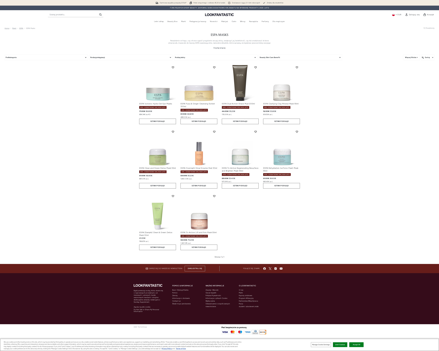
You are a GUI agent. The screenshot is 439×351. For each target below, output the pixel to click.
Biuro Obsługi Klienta (180, 290)
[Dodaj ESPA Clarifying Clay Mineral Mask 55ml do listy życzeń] (297, 67)
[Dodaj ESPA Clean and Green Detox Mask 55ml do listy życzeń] (173, 131)
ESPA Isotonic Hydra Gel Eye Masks (155, 104)
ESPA (21, 28)
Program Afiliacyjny (246, 298)
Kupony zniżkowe (245, 295)
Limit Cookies (340, 345)
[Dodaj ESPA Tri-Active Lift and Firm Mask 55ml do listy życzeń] (214, 196)
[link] (412, 14)
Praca (241, 304)
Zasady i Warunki (212, 290)
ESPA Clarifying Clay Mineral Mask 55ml (281, 104)
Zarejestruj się (195, 268)
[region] (219, 345)
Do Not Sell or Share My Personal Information (146, 310)
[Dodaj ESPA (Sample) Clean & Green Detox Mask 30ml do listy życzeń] (173, 196)
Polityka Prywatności (213, 295)
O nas (241, 290)
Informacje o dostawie (181, 298)
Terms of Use (181, 349)
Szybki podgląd (157, 121)
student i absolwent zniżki (249, 306)
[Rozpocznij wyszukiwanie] (100, 14)
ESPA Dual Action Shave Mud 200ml (238, 104)
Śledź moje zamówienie (181, 304)
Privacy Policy (167, 349)
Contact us (176, 301)
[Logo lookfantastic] (219, 14)
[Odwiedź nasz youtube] (281, 268)
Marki (14, 28)
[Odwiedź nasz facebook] (264, 268)
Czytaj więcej (219, 48)
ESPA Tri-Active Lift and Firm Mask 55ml (199, 232)
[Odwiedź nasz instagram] (275, 268)
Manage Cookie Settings (321, 345)
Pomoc (175, 293)
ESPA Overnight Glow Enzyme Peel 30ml (199, 168)
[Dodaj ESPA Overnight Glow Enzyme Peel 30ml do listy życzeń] (214, 131)
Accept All (356, 345)
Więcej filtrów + (411, 57)
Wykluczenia (210, 301)
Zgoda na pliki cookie (142, 307)
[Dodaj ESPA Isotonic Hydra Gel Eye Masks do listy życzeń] (173, 67)
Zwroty (175, 295)
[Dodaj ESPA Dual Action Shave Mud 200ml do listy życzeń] (255, 67)
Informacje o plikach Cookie (216, 298)
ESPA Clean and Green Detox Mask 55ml (157, 168)
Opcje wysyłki (211, 293)
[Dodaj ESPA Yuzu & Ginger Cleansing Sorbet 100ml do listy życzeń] (214, 67)
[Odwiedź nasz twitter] (270, 268)
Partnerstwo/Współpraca (248, 301)
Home (7, 28)
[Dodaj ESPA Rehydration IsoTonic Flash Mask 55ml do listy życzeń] (297, 131)
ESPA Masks (219, 35)
